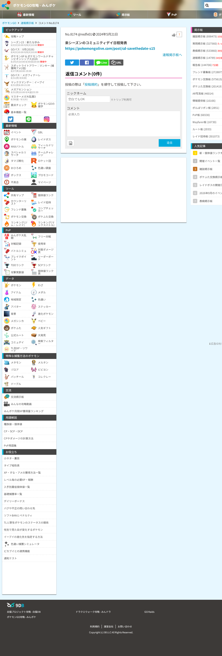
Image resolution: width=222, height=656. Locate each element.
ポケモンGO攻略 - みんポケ (34, 5)
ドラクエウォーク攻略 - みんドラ (93, 611)
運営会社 (108, 626)
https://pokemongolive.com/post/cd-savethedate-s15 (110, 48)
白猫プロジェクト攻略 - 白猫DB (24, 611)
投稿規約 (91, 84)
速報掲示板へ (172, 54)
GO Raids (149, 611)
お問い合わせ (125, 626)
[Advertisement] (123, 188)
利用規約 (95, 626)
